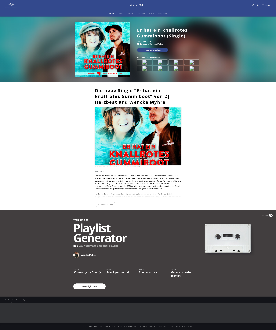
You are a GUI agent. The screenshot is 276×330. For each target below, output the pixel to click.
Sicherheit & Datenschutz (127, 326)
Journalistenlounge (166, 326)
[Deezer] (192, 62)
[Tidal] (161, 69)
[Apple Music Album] (145, 62)
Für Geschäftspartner (184, 326)
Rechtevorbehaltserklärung (104, 326)
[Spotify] (176, 62)
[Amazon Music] (161, 62)
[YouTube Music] (192, 69)
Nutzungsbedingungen (148, 326)
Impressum (87, 326)
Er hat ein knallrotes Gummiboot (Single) (162, 33)
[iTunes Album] (145, 69)
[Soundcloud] (176, 69)
